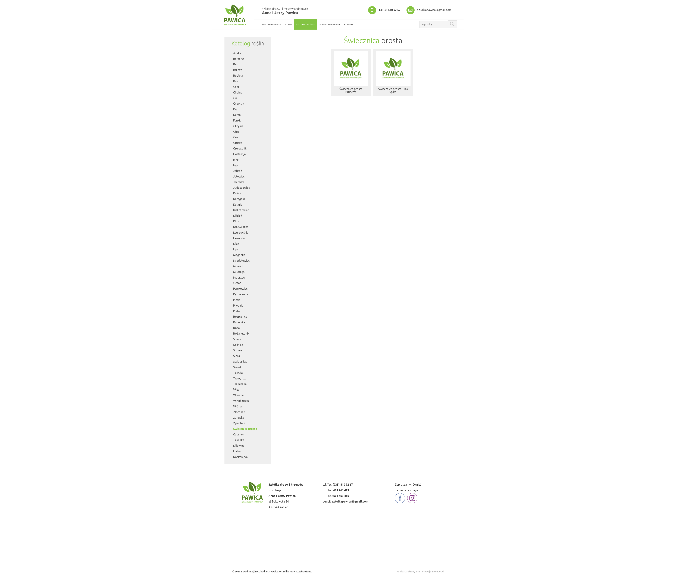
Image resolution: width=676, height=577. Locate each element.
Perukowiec (240, 288)
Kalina (237, 193)
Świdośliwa (240, 361)
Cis (235, 98)
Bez (235, 64)
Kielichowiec (241, 210)
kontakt (349, 24)
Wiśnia (237, 406)
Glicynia (238, 126)
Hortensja (239, 154)
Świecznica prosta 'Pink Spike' (393, 90)
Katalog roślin (305, 24)
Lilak (236, 243)
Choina (237, 92)
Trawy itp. (239, 378)
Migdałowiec (241, 260)
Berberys (238, 58)
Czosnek (238, 434)
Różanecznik (241, 333)
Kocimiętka (240, 457)
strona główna (271, 24)
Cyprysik (238, 103)
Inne (236, 159)
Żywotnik (239, 423)
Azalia (237, 53)
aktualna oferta (329, 24)
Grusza (237, 142)
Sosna (237, 339)
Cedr (236, 86)
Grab (236, 137)
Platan (237, 311)
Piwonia (238, 305)
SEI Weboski (437, 571)
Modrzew (239, 277)
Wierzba (238, 395)
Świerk (237, 367)
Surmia (237, 350)
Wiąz (236, 389)
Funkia (237, 120)
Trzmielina (240, 384)
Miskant (238, 266)
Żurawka (238, 417)
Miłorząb (239, 271)
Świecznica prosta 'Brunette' (350, 90)
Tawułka (238, 440)
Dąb (235, 109)
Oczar (237, 283)
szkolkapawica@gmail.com (434, 9)
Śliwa (236, 355)
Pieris (236, 299)
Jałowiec (239, 176)
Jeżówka (238, 182)
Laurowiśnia (241, 232)
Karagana (239, 199)
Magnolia (239, 255)
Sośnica (238, 344)
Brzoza (237, 69)
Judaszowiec (241, 187)
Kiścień (237, 215)
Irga (235, 165)
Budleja (238, 75)
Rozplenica (240, 316)
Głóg (236, 131)
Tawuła (238, 372)
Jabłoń (237, 170)
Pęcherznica (241, 294)
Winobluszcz (241, 400)
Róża (236, 327)
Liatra (237, 451)
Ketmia (237, 204)
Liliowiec (238, 445)
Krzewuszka (240, 227)
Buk (235, 81)
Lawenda (239, 238)
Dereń (237, 114)
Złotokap (239, 412)
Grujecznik (239, 148)
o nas (288, 24)
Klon (236, 221)
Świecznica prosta (245, 428)
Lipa (236, 249)
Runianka (239, 322)
